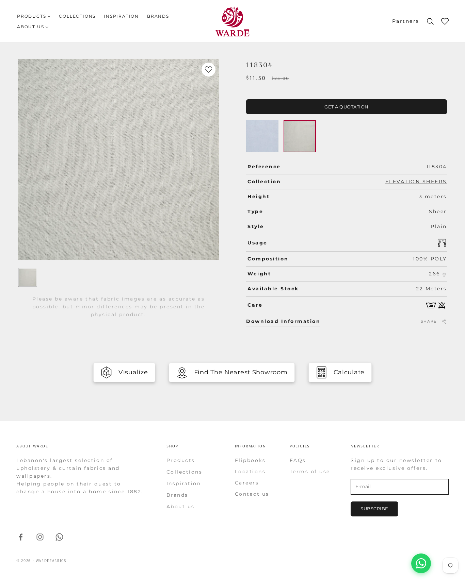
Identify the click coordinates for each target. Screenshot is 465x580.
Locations (250, 471)
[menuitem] (33, 16)
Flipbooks (250, 460)
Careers (247, 483)
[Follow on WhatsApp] (59, 537)
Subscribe (374, 508)
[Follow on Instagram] (40, 537)
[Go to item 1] (27, 277)
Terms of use (310, 471)
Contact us (252, 494)
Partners (405, 21)
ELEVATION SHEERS (416, 181)
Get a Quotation (346, 106)
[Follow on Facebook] (20, 537)
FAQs (298, 460)
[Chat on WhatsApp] (421, 563)
